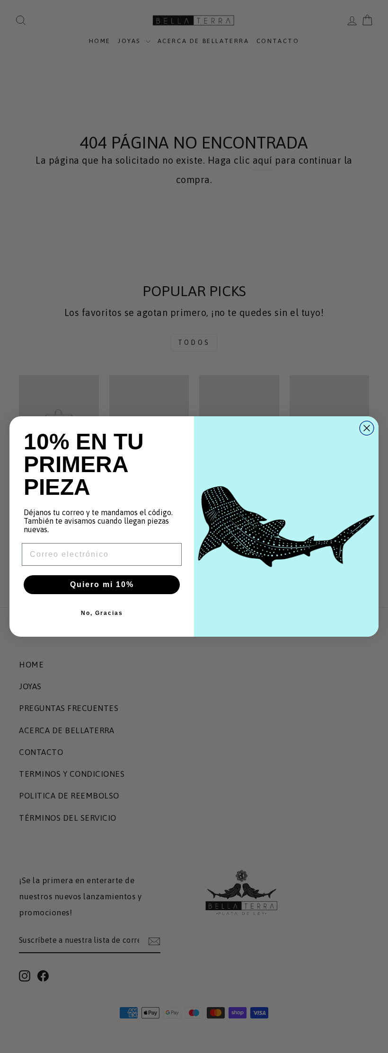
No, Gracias (102, 613)
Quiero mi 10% (102, 584)
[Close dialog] (367, 428)
